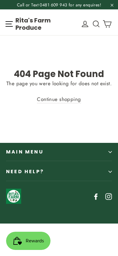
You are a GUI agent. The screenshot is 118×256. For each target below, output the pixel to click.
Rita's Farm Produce (33, 24)
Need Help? (25, 171)
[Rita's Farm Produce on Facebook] (96, 196)
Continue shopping (59, 99)
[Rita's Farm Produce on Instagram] (108, 196)
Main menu (25, 151)
